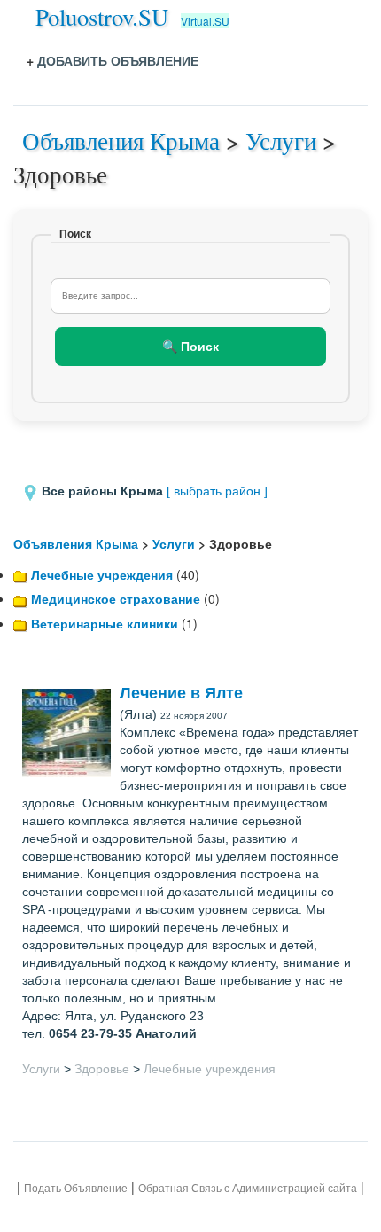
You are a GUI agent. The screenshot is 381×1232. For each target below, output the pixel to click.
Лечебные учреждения (102, 574)
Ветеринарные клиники (104, 623)
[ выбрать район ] (217, 491)
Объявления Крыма (121, 140)
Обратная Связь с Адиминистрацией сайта (247, 1188)
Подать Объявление (76, 1188)
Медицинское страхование (115, 598)
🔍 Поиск (190, 346)
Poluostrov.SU (101, 16)
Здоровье (101, 1069)
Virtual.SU (205, 20)
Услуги (280, 140)
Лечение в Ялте (181, 693)
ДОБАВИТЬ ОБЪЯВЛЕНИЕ (117, 60)
